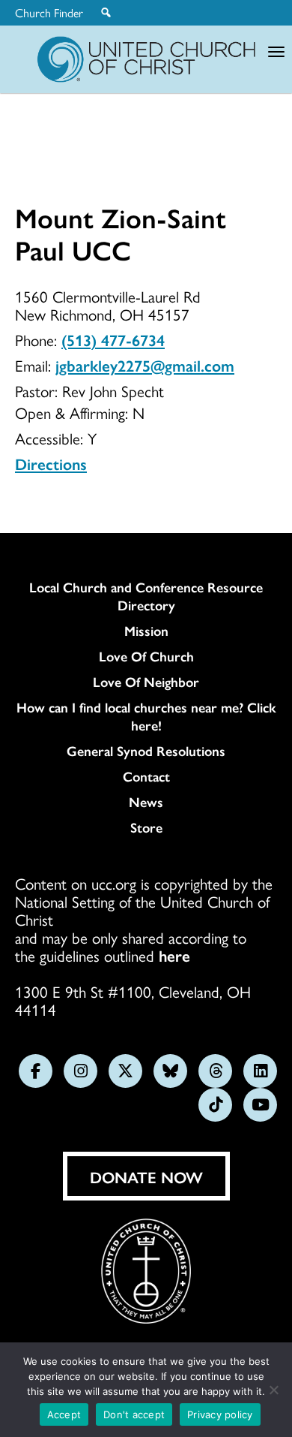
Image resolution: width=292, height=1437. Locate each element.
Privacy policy (220, 1414)
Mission (146, 631)
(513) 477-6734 (113, 339)
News (146, 802)
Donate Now (146, 1176)
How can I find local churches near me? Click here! (146, 716)
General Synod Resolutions (146, 751)
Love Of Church (146, 656)
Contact (146, 776)
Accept (64, 1414)
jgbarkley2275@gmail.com (144, 365)
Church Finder (49, 13)
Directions (51, 463)
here (174, 955)
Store (146, 827)
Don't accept (134, 1414)
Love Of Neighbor (146, 682)
